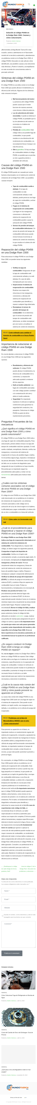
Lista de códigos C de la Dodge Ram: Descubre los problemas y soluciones (27, 869)
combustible (25, 130)
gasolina (20, 149)
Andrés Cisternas (16, 41)
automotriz (19, 616)
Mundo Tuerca (17, 1101)
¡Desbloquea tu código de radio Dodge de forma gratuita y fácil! (9, 869)
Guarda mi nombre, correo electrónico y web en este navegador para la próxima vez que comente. (19, 916)
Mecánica (9, 29)
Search (29, 4)
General (4, 992)
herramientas (5, 474)
